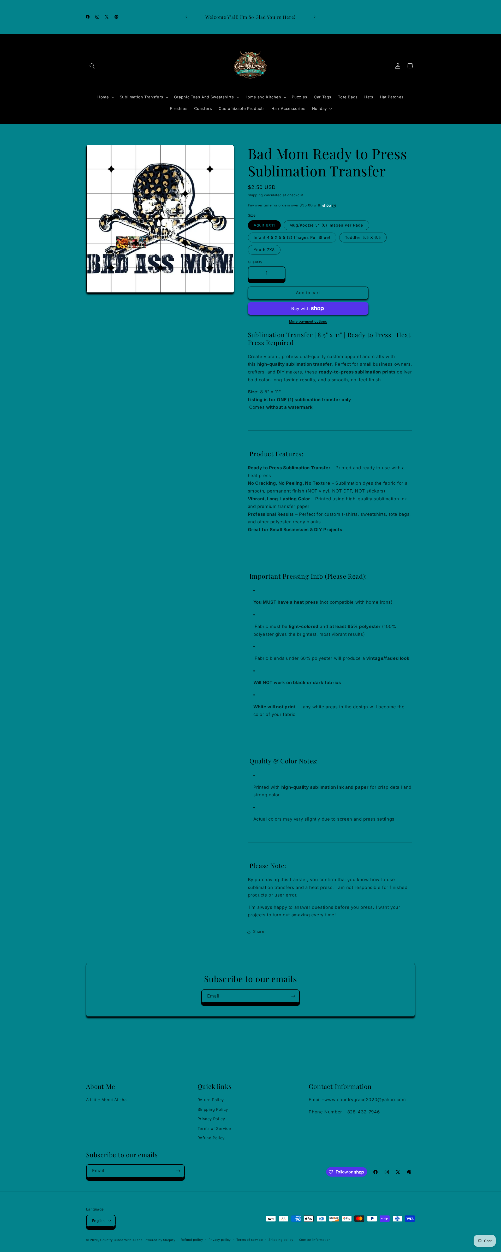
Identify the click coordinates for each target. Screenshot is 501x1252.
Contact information (315, 1240)
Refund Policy (211, 1137)
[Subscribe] (293, 996)
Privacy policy (219, 1240)
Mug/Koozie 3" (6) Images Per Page (326, 225)
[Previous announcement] (186, 17)
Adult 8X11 (264, 225)
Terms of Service (214, 1128)
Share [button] (259, 931)
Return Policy (211, 1099)
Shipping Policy (213, 1109)
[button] (92, 66)
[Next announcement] (314, 17)
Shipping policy (281, 1240)
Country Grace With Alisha (121, 1240)
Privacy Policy (211, 1119)
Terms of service (249, 1240)
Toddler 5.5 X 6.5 (363, 237)
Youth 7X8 (264, 249)
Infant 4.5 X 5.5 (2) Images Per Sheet (292, 237)
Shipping (255, 195)
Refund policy (192, 1240)
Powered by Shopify (159, 1240)
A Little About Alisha (106, 1099)
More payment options (308, 321)
